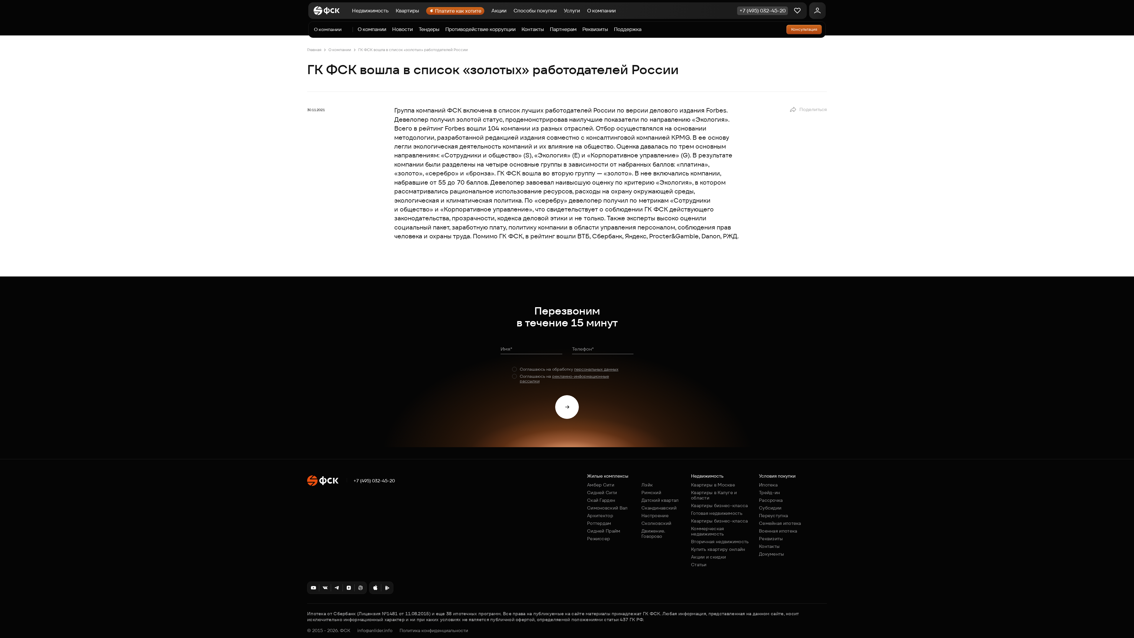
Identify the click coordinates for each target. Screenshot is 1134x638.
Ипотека (768, 485)
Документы (771, 554)
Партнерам (563, 29)
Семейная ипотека (780, 523)
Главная (314, 49)
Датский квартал (660, 500)
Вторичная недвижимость (720, 541)
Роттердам (599, 523)
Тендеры (429, 29)
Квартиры (407, 10)
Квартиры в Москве (713, 485)
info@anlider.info (374, 630)
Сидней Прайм (603, 531)
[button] (808, 109)
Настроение (655, 515)
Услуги (572, 10)
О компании (601, 10)
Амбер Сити (600, 485)
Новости (402, 29)
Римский (651, 492)
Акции (498, 10)
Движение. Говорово (653, 533)
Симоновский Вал (607, 508)
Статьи (699, 564)
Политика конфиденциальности (434, 630)
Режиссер (598, 538)
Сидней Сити (602, 492)
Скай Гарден (601, 500)
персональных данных (596, 369)
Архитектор (600, 515)
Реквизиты (595, 29)
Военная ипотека (778, 531)
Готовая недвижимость (716, 513)
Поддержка (627, 29)
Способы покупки (535, 10)
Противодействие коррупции (480, 29)
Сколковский (656, 523)
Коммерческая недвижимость (707, 531)
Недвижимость (370, 10)
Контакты (533, 29)
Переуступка (773, 515)
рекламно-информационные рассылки (564, 379)
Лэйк (647, 485)
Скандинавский (659, 508)
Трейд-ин (769, 492)
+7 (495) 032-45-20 (374, 481)
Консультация (804, 29)
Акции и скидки (708, 557)
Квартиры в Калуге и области (714, 495)
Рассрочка (771, 500)
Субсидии (770, 508)
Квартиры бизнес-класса (719, 505)
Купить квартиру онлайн (718, 549)
